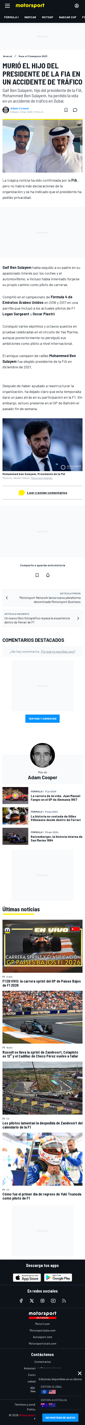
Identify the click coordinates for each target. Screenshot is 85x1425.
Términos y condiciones (29, 1404)
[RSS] (64, 1301)
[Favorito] (66, 110)
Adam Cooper (19, 108)
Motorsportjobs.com (42, 1330)
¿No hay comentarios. (42, 651)
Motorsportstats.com (42, 1343)
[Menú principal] (7, 5)
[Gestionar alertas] (48, 575)
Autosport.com (42, 1337)
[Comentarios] (76, 110)
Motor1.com (42, 1323)
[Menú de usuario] (77, 6)
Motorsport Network (33, 1415)
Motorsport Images (42, 477)
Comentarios (42, 1361)
